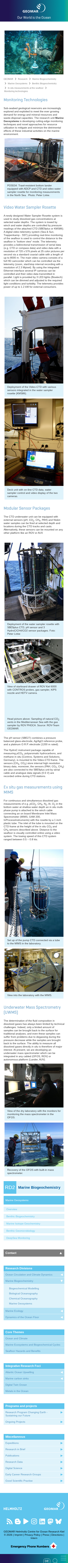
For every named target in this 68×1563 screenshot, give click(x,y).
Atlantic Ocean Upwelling (19, 1372)
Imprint (18, 1534)
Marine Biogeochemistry (44, 79)
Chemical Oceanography (23, 1298)
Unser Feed (9, 1521)
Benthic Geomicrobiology (20, 1230)
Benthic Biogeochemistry (44, 83)
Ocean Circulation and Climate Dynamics (28, 1274)
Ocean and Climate (16, 1338)
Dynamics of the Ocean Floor (22, 1317)
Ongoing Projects (15, 1421)
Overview (11, 1209)
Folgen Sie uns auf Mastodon (50, 1521)
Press (46, 1534)
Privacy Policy (32, 1534)
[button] (63, 1558)
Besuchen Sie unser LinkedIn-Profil (42, 1521)
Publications (12, 1455)
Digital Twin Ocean (16, 1384)
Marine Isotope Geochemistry (23, 1223)
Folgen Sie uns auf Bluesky (58, 1521)
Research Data (14, 1461)
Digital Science (13, 1468)
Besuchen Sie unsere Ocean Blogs (18, 1521)
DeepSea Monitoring (18, 1237)
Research (23, 79)
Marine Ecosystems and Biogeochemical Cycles (32, 1344)
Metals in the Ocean (16, 1391)
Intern (34, 1538)
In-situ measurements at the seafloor (26, 88)
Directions (57, 1534)
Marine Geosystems (17, 83)
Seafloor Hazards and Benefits (22, 1351)
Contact (10, 1252)
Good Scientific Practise (19, 1480)
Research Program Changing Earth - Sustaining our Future (26, 1414)
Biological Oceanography (23, 1293)
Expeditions (12, 1443)
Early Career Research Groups (23, 1474)
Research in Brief (15, 1449)
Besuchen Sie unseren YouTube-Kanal (26, 1521)
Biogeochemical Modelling (24, 1288)
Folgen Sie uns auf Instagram (34, 1521)
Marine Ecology (14, 1310)
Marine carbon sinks (17, 1378)
